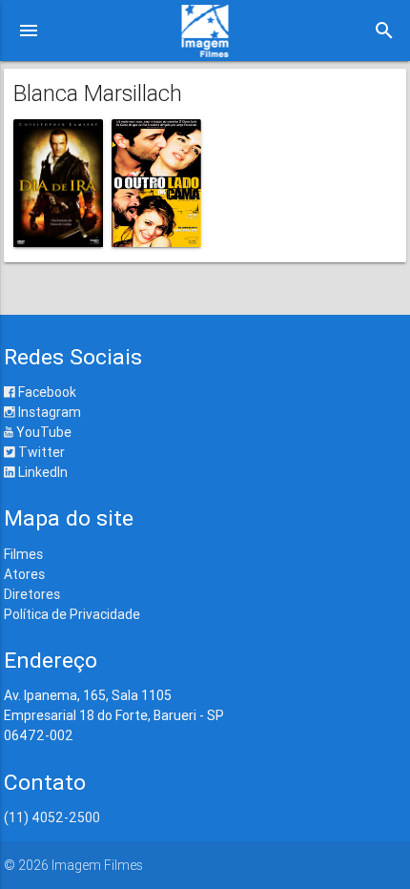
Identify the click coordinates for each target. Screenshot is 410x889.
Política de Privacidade (72, 614)
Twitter (40, 452)
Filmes (23, 554)
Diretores (32, 594)
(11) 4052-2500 (52, 817)
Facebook (45, 392)
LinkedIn (41, 472)
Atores (24, 574)
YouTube (42, 432)
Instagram (48, 412)
